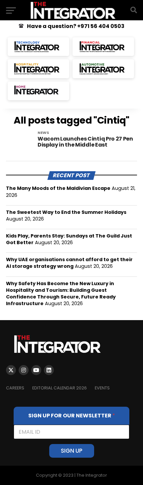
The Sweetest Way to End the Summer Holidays (66, 212)
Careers (15, 388)
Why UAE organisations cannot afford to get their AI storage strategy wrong (69, 262)
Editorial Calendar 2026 (59, 388)
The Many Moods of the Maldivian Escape (58, 188)
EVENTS (102, 388)
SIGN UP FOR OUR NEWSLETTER (71, 415)
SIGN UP (71, 451)
